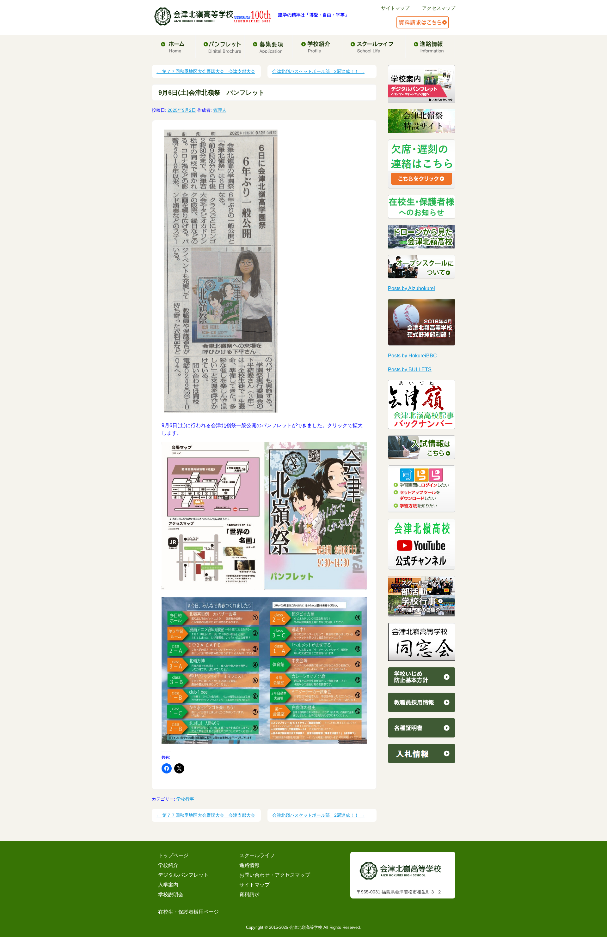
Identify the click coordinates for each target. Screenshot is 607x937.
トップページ (173, 855)
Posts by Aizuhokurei (411, 288)
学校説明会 (170, 894)
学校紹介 (168, 865)
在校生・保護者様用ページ (188, 912)
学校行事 (185, 799)
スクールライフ (257, 855)
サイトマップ (395, 8)
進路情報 (249, 865)
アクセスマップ (438, 8)
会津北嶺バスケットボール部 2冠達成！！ (318, 71)
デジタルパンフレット (183, 875)
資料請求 (249, 894)
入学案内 (168, 884)
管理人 (219, 110)
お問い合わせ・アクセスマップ (274, 875)
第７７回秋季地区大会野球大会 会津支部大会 (205, 71)
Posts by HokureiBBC (412, 355)
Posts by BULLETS (410, 369)
